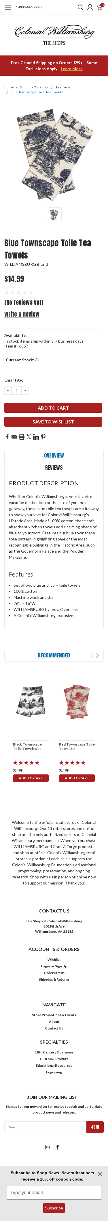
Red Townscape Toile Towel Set (77, 746)
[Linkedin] (36, 437)
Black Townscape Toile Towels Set (27, 746)
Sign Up (61, 966)
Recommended (54, 655)
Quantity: (13, 380)
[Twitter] (29, 437)
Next (97, 655)
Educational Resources (54, 1065)
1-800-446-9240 (28, 7)
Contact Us (54, 1028)
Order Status (54, 973)
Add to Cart (31, 778)
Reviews (54, 467)
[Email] (14, 437)
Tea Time (63, 87)
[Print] (21, 437)
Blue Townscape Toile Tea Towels (37, 92)
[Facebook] (7, 437)
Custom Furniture (54, 1059)
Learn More (72, 68)
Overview (54, 455)
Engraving (54, 1072)
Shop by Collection (34, 87)
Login (45, 966)
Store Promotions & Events (54, 1015)
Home (9, 87)
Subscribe (54, 1208)
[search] (79, 7)
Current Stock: (23, 359)
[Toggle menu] (8, 10)
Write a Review (21, 314)
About (54, 1021)
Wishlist (54, 959)
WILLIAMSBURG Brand (26, 264)
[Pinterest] (43, 437)
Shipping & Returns (54, 979)
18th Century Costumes (54, 1052)
